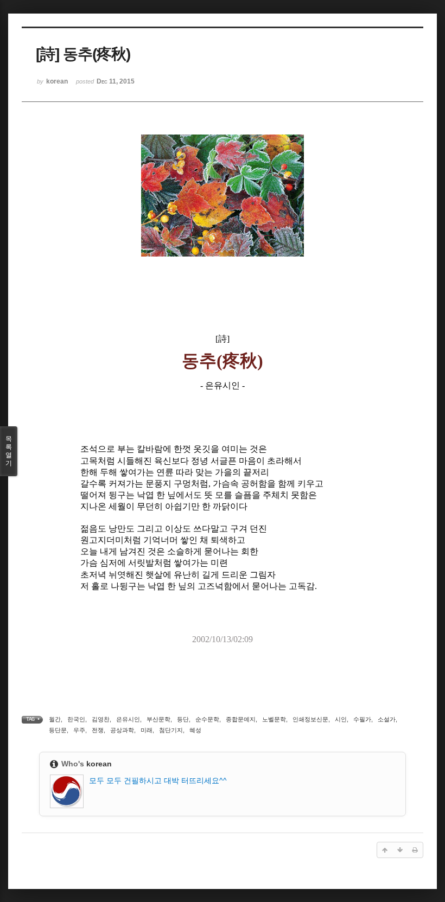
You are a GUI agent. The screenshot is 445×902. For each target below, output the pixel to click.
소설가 (387, 719)
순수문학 (207, 719)
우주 (79, 730)
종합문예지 (241, 719)
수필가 (362, 719)
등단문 (58, 730)
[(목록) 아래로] (400, 850)
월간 (55, 719)
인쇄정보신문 (310, 719)
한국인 (76, 719)
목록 (8, 451)
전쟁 (98, 730)
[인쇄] (415, 850)
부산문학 (158, 719)
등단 (183, 719)
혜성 (195, 730)
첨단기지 (171, 730)
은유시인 (128, 719)
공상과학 (122, 730)
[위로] (384, 850)
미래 (146, 730)
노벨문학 (274, 719)
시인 (341, 719)
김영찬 (101, 719)
